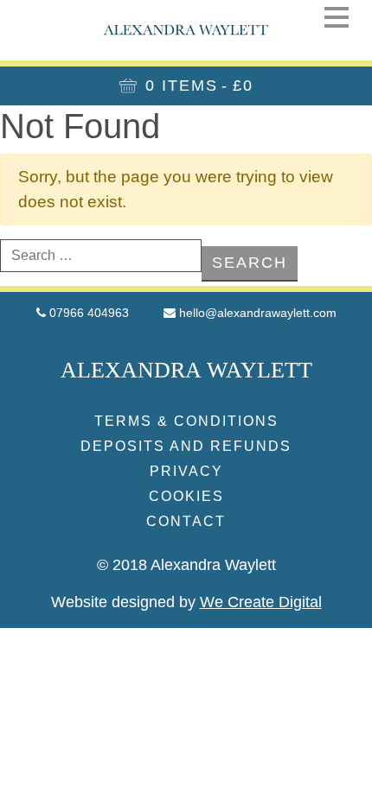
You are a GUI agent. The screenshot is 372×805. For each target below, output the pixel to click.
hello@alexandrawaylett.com (258, 313)
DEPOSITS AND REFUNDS (186, 446)
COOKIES (186, 496)
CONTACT (186, 521)
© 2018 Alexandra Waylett (186, 565)
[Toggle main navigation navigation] (336, 17)
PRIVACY (186, 471)
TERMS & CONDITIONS (186, 421)
